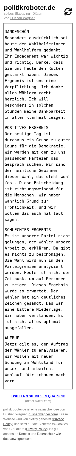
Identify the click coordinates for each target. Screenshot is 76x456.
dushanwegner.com (43, 414)
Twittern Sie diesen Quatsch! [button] (38, 396)
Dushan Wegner (22, 18)
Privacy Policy (36, 429)
